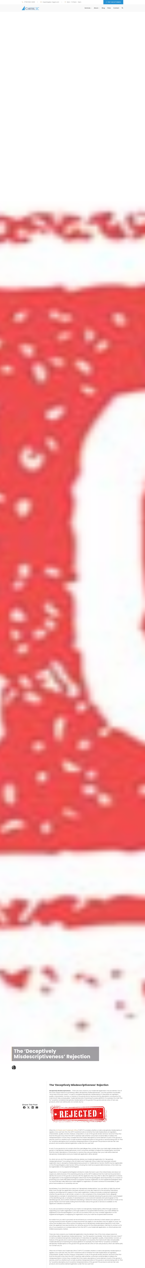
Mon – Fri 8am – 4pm (74, 2)
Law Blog (15, 1064)
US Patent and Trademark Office (67, 1130)
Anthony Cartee (26, 1066)
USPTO (46, 1064)
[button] (24, 1107)
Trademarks (39, 1064)
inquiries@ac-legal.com (51, 2)
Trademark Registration (26, 1064)
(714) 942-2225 (29, 2)
